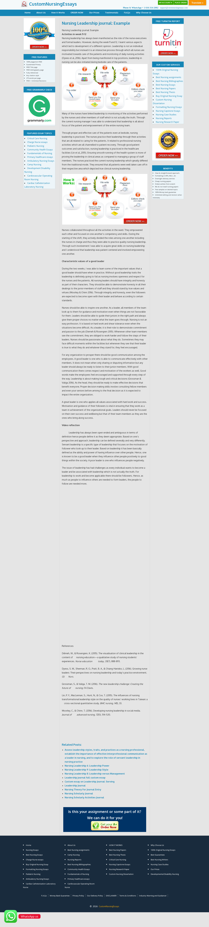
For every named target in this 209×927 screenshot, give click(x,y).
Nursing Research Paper (167, 121)
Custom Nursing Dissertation (121, 874)
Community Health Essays (40, 149)
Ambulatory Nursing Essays (40, 160)
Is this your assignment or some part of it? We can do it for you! (104, 814)
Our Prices (94, 12)
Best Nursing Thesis (165, 92)
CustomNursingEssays (53, 4)
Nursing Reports (164, 118)
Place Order (181, 3)
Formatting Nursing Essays (169, 107)
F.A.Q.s (127, 12)
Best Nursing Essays (165, 84)
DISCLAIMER (111, 895)
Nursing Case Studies (166, 114)
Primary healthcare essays (40, 156)
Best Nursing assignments (168, 77)
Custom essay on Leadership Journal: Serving (89, 781)
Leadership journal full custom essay (85, 777)
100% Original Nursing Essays (163, 850)
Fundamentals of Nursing (39, 153)
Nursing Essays (32, 850)
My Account (165, 3)
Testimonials (111, 12)
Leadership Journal (75, 785)
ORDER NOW (77, 12)
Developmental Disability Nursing (165, 874)
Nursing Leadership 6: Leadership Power (87, 765)
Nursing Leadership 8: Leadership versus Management (95, 773)
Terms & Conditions (127, 895)
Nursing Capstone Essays (168, 110)
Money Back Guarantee (60, 895)
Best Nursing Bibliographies (169, 81)
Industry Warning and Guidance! (152, 895)
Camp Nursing (34, 164)
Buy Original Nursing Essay (169, 95)
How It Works (58, 12)
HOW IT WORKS (115, 845)
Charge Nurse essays (37, 142)
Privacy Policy (78, 895)
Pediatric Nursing (35, 145)
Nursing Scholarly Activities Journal (84, 797)
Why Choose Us (143, 12)
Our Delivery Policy (95, 895)
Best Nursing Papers (166, 88)
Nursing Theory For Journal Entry (83, 789)
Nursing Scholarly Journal (79, 793)
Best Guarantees (158, 855)
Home (27, 12)
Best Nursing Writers (159, 859)
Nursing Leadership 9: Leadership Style (86, 769)
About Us (40, 12)
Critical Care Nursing (37, 138)
